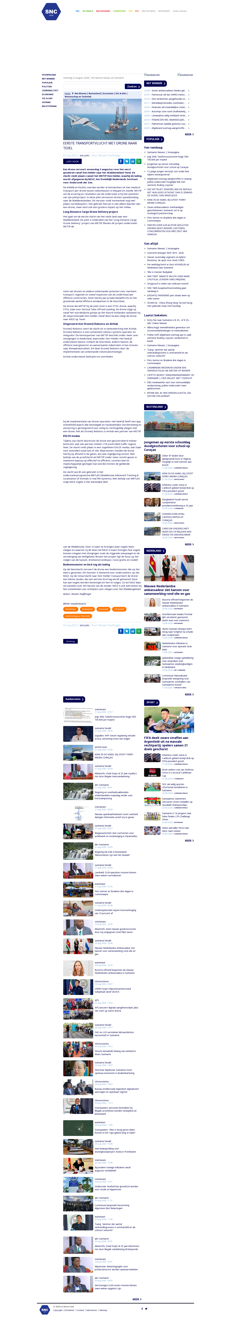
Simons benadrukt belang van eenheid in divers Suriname (115, 1053)
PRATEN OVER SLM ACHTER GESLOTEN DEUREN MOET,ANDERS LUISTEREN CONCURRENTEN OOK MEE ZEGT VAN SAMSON (167, 230)
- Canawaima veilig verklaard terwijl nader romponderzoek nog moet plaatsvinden (165, 115)
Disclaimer (69, 1310)
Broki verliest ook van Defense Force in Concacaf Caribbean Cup (178, 772)
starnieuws (100, 709)
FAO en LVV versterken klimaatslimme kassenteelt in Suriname (114, 1034)
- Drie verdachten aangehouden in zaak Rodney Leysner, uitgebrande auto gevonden (165, 98)
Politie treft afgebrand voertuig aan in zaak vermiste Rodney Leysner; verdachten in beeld (169, 337)
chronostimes (102, 981)
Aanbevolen (73, 699)
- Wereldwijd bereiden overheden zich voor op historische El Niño (165, 102)
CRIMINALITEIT (50, 90)
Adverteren (91, 1310)
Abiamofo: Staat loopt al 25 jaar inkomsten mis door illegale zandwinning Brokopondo (117, 1248)
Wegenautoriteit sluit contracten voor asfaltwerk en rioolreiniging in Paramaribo (116, 835)
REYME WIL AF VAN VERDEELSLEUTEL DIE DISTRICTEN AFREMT (169, 394)
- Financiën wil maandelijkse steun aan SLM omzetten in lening (165, 107)
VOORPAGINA (49, 74)
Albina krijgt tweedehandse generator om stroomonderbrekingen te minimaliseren (168, 329)
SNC (78, 11)
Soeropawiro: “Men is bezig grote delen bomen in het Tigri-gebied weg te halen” (115, 1131)
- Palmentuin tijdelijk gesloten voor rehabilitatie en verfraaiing (165, 123)
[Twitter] (146, 1308)
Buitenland (95, 93)
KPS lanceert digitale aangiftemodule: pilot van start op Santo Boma (116, 1009)
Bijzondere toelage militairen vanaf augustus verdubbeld (113, 1169)
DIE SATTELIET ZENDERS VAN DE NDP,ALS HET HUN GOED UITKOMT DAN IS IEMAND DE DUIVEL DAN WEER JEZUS (169, 192)
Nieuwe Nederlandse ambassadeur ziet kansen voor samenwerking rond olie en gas (115, 951)
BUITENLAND (154, 406)
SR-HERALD (87, 11)
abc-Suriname (102, 784)
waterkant (100, 883)
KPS (137, 11)
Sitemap (103, 1310)
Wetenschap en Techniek (78, 96)
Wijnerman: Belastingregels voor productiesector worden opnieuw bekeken (116, 1268)
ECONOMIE (47, 94)
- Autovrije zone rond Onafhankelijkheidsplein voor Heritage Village (165, 111)
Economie (108, 93)
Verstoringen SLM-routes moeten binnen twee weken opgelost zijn (116, 1287)
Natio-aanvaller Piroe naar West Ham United (175, 829)
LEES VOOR (72, 161)
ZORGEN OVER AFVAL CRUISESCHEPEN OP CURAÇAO (173, 516)
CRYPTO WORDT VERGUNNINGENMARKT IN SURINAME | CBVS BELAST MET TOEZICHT (170, 376)
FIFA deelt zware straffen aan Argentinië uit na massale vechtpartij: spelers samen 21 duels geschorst (166, 743)
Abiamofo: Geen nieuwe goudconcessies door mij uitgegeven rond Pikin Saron (115, 930)
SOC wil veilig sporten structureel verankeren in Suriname (175, 787)
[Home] (51, 11)
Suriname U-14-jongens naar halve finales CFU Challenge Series (176, 816)
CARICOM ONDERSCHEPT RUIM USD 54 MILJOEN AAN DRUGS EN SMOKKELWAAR (176, 531)
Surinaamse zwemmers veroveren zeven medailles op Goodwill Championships (177, 801)
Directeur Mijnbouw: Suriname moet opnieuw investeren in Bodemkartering (114, 1071)
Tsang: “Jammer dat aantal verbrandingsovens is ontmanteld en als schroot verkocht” (115, 1227)
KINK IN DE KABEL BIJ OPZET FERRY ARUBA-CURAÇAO (114, 756)
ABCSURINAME (103, 11)
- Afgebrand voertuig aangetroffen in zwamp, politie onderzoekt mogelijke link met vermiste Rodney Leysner (165, 128)
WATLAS (95, 475)
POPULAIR (47, 82)
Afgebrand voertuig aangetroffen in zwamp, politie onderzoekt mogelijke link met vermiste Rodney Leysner (169, 181)
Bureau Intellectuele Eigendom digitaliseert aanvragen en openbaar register (117, 1090)
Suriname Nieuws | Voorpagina (163, 152)
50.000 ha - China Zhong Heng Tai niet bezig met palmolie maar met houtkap (169, 304)
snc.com (84, 155)
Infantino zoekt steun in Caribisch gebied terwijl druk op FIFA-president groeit (178, 487)
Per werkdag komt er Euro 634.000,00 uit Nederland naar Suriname (168, 266)
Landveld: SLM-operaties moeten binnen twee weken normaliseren (115, 874)
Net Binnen (81, 93)
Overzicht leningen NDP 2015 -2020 (165, 252)
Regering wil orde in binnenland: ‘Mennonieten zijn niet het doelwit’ (112, 853)
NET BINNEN (48, 78)
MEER (136, 1299)
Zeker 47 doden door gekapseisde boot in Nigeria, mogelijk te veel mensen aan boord (177, 460)
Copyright (57, 1310)
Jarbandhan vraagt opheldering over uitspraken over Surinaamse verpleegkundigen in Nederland (177, 662)
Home (68, 93)
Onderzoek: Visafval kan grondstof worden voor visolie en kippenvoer (116, 1188)
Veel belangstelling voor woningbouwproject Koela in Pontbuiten (115, 1150)
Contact (80, 1310)
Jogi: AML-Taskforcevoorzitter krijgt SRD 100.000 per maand (115, 718)
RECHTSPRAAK (49, 106)
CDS (130, 11)
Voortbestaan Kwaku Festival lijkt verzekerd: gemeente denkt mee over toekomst (177, 617)
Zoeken (132, 86)
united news (101, 747)
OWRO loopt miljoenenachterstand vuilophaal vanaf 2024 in (113, 990)
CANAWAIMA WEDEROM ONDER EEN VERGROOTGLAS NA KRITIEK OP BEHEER (168, 369)
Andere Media (180, 11)
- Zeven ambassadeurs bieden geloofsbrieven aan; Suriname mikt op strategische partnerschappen (165, 90)
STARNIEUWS (119, 11)
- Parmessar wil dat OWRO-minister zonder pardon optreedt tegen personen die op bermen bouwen (165, 94)
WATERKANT (164, 11)
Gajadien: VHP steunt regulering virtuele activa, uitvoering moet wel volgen (115, 737)
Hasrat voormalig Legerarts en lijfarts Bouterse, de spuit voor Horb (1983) (166, 259)
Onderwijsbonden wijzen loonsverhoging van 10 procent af (115, 912)
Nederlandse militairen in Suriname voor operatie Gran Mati (177, 646)
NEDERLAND (153, 550)
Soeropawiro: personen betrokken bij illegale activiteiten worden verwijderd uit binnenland (116, 1110)
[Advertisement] (115, 48)
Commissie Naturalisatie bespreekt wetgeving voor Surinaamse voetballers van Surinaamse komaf (176, 680)
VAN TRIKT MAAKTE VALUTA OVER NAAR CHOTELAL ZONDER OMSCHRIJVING (168, 278)
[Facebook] (142, 1308)
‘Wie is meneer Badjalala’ (159, 271)
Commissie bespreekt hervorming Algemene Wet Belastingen (112, 1207)
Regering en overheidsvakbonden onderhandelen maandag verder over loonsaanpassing (113, 795)
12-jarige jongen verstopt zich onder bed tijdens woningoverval (168, 173)
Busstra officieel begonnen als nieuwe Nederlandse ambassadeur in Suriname (115, 971)
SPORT (150, 702)
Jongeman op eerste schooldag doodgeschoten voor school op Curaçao (168, 165)
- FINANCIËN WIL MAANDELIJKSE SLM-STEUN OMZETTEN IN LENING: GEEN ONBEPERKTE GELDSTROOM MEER (165, 119)
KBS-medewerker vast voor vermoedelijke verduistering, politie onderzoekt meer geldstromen (168, 385)
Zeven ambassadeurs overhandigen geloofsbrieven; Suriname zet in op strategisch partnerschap (165, 210)
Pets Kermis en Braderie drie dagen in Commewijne (114, 893)
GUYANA (46, 102)
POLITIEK (47, 86)
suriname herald (103, 728)
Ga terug (70, 641)
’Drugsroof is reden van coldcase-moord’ (168, 283)
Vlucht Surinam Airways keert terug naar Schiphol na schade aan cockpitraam (177, 631)
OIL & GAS (47, 98)
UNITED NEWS (148, 11)
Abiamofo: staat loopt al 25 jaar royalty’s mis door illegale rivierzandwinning (116, 775)
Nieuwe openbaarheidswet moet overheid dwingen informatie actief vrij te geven (116, 816)
